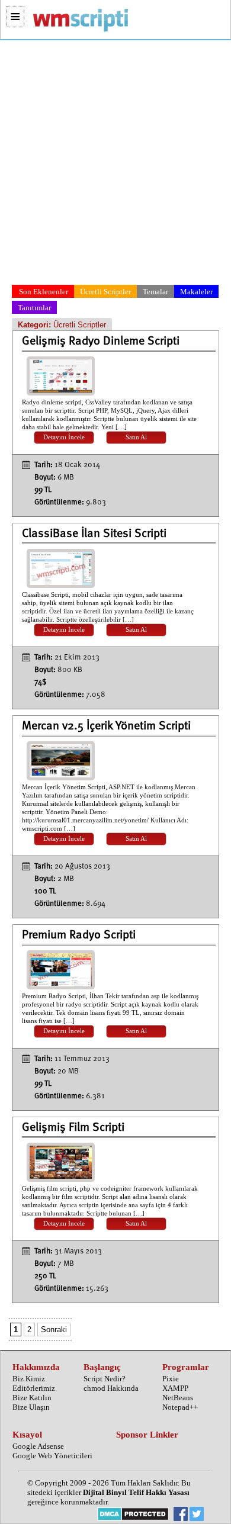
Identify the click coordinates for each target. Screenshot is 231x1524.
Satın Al (136, 437)
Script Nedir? (105, 1378)
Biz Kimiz (28, 1378)
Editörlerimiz (33, 1388)
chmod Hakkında (111, 1388)
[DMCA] (133, 1515)
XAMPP (175, 1388)
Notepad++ (180, 1407)
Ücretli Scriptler (105, 291)
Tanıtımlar (34, 307)
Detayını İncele (64, 437)
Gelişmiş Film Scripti (73, 1128)
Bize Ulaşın (31, 1407)
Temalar (155, 291)
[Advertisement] (115, 164)
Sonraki (54, 1329)
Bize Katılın (32, 1397)
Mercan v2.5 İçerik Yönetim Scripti (106, 726)
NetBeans (177, 1397)
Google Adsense (38, 1446)
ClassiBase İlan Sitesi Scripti (94, 534)
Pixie (170, 1378)
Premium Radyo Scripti (79, 935)
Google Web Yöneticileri (52, 1455)
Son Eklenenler (43, 291)
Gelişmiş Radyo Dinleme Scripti (100, 342)
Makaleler (196, 291)
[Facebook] (181, 1515)
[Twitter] (197, 1515)
